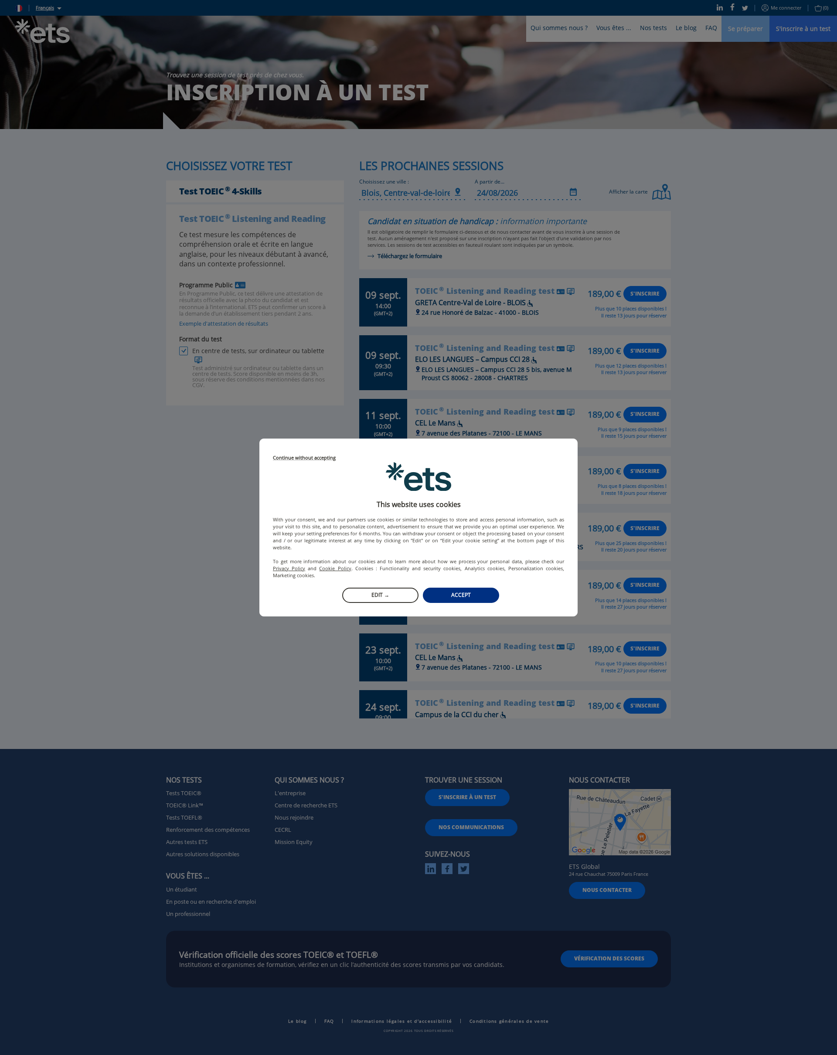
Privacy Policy (289, 568)
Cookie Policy (335, 568)
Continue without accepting (304, 458)
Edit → (380, 595)
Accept (461, 595)
